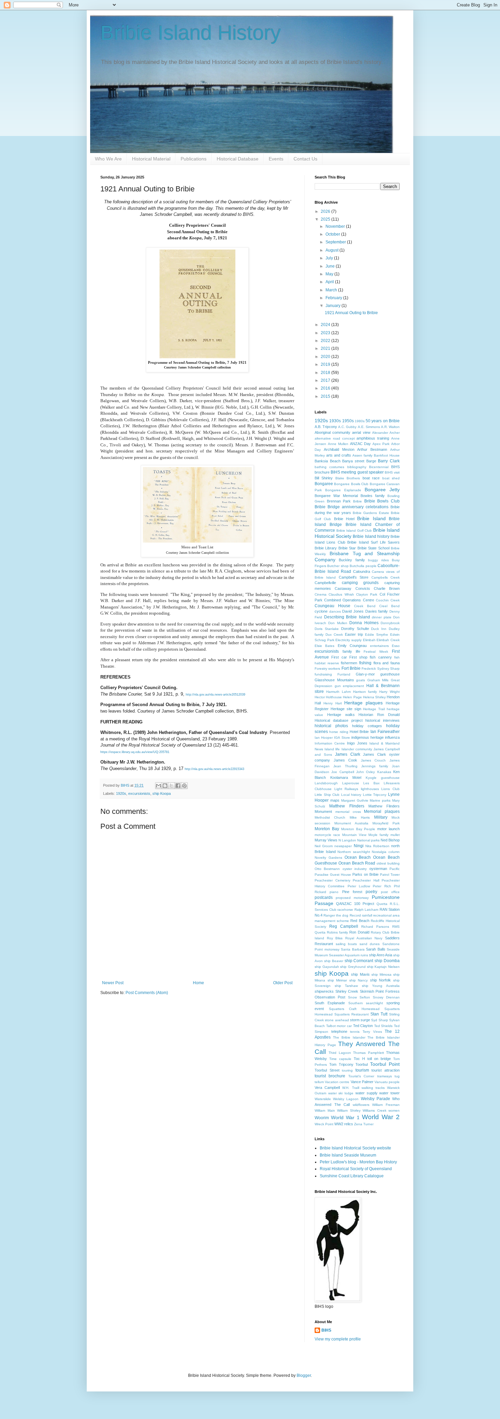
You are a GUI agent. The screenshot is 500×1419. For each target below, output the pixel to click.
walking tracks (373, 1088)
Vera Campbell (327, 1087)
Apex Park (380, 444)
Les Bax (371, 783)
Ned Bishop (390, 840)
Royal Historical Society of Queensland (356, 1168)
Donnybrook (390, 623)
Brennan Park (339, 501)
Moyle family (378, 835)
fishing (365, 663)
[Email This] (158, 785)
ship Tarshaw (346, 986)
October (333, 234)
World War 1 (345, 1117)
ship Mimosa (381, 974)
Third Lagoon (340, 1053)
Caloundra (361, 571)
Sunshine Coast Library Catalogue (352, 1176)
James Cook (345, 760)
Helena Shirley (374, 697)
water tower (389, 1093)
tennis (355, 1031)
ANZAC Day (360, 444)
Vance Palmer (362, 1082)
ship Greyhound (353, 967)
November (336, 226)
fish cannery (380, 657)
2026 (326, 211)
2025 (326, 219)
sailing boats (346, 944)
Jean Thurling (345, 766)
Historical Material (151, 158)
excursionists (139, 793)
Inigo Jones (357, 743)
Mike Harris (360, 817)
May (330, 274)
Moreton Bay (327, 828)
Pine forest (352, 892)
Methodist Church (330, 817)
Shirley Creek (347, 991)
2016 (326, 388)
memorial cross (348, 812)
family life (351, 651)
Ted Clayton (363, 1026)
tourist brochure (330, 1076)
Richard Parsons (375, 926)
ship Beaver (333, 961)
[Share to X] (171, 785)
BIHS (326, 1330)
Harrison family (365, 692)
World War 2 (381, 1117)
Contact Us (305, 158)
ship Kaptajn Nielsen (383, 967)
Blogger (304, 1375)
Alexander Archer (386, 432)
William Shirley (349, 1110)
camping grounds (360, 582)
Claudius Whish (341, 594)
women (394, 1110)
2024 (326, 324)
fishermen (349, 663)
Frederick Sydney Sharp (381, 668)
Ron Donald (359, 932)
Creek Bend (365, 606)
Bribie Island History (190, 32)
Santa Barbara (353, 949)
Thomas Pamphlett (368, 1053)
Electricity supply (348, 640)
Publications (193, 158)
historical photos (331, 725)
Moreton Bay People (358, 829)
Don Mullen (337, 623)
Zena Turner (363, 1124)
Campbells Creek (385, 577)
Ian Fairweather (385, 731)
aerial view (361, 432)
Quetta (382, 904)
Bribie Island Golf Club (354, 530)
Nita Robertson (377, 846)
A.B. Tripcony (326, 427)
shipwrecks (324, 991)
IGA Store (342, 737)
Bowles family (373, 496)
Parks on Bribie (365, 874)
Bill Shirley (324, 478)
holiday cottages (367, 726)
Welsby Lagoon (346, 1099)
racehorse (345, 909)
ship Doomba (387, 960)
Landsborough (326, 783)
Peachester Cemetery (332, 880)
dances (335, 611)
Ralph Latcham (366, 909)
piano (334, 892)
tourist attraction (385, 1070)
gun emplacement (349, 686)
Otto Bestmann (327, 869)
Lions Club (390, 789)
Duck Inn (378, 629)
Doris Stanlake (327, 629)
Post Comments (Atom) (147, 992)
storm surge (360, 1020)
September (336, 242)
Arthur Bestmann (372, 449)
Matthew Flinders (346, 806)
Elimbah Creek (388, 640)
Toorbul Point (385, 1064)
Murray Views (326, 840)
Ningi (359, 845)
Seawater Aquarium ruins (348, 955)
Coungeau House (332, 605)
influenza (392, 737)
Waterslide (323, 1099)
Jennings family (374, 766)
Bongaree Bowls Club (351, 484)
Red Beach (359, 921)
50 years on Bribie (383, 420)
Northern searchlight (353, 852)
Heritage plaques (363, 702)
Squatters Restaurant (351, 1014)
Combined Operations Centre (349, 600)
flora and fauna (386, 663)
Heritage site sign (346, 709)
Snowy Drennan (386, 997)
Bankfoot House (387, 455)
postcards (324, 897)
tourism (362, 1070)
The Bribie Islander (349, 1037)
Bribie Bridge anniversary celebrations (351, 507)
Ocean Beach (358, 857)
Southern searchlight (365, 1003)
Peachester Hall (366, 880)
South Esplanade (330, 1003)
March (332, 290)
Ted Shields (383, 1026)
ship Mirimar (337, 980)
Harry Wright (389, 692)
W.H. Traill (350, 1088)
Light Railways (346, 789)
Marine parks (380, 800)
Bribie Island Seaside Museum (348, 1155)
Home (198, 982)
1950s (348, 420)
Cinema (321, 594)
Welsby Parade (375, 1098)
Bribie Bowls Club (382, 501)
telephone (339, 1031)
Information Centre (330, 743)
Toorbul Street (327, 1070)
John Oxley (365, 772)
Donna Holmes (363, 622)
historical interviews (382, 720)
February (334, 297)
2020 (326, 356)
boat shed (391, 478)
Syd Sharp (379, 1020)
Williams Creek (374, 1110)
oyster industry (355, 869)
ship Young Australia (381, 986)
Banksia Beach (327, 461)
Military (380, 817)
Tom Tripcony (341, 1064)
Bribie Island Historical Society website (355, 1148)
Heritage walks (341, 715)
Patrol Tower (390, 874)
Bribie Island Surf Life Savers (373, 542)
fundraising (323, 674)
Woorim (322, 1117)
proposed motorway (352, 898)
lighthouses (370, 789)
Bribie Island (371, 518)
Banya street (353, 461)
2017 (326, 380)
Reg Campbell (343, 926)
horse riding (338, 732)
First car (339, 657)
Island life (332, 749)
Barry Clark (389, 461)
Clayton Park (366, 594)
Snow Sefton (359, 997)
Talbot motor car (339, 1026)
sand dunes (370, 944)
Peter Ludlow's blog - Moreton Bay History (358, 1162)
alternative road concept (335, 438)
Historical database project (339, 720)
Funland (343, 674)
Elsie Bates (324, 646)
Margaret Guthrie (354, 800)
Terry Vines (372, 1031)
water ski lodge (340, 1093)
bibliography (356, 467)
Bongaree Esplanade (343, 490)
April (330, 281)
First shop (358, 657)
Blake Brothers (347, 478)
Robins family (337, 932)
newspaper (343, 846)
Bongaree (324, 483)
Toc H (359, 1059)
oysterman (378, 869)
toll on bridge (379, 1059)
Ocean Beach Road (357, 863)
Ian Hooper (324, 737)
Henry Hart (332, 703)
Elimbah (369, 640)
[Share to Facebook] (177, 785)
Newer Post (112, 982)
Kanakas (384, 772)
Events (276, 158)
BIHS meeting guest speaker (357, 472)
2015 (326, 396)
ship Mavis (360, 974)
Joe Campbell (342, 772)
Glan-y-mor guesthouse (378, 674)
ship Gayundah (327, 967)
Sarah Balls (375, 949)
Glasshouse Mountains (334, 680)
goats (360, 680)
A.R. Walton (390, 427)
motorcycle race (327, 835)
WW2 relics (343, 1124)
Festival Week (376, 651)
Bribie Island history (371, 536)
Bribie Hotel (344, 519)
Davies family (376, 611)
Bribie (357, 501)
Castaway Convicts (352, 588)
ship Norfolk (380, 980)
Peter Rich (382, 886)
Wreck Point (324, 1124)
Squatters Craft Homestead (354, 1009)
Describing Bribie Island (347, 617)
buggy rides (378, 560)
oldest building (388, 863)
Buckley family (352, 560)
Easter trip (354, 634)
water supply (366, 1093)
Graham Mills (378, 680)
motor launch (388, 829)
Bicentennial (378, 467)
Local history (351, 795)
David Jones (353, 611)
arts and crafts (338, 455)
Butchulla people (363, 566)
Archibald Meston (339, 449)
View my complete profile (338, 1339)
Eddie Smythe (376, 634)
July (330, 258)
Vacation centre (337, 1082)
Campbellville (325, 583)
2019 (326, 364)
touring (347, 1070)
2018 (326, 372)
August (332, 250)
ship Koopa (161, 793)
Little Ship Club (327, 795)
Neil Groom (324, 846)
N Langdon (347, 840)
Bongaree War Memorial (336, 496)
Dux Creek (334, 634)
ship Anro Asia (380, 955)
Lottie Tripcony (375, 795)
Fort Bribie (351, 668)
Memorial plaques (382, 811)
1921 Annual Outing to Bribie (351, 312)
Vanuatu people (387, 1082)
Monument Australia (351, 823)
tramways (384, 1076)
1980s (360, 421)
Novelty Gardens (328, 857)
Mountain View (354, 835)
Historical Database (238, 158)
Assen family (362, 455)
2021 (326, 348)
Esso (396, 646)
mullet (395, 835)
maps (334, 800)
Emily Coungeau (352, 646)
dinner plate (381, 617)
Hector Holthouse (328, 697)
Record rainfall (361, 915)
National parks (368, 840)
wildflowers (361, 1105)
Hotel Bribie (359, 732)
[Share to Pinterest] (184, 785)
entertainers (379, 646)
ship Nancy (358, 980)
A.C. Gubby (347, 427)
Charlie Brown (387, 588)
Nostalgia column (386, 852)
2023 (326, 332)
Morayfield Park (386, 823)
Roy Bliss (335, 938)
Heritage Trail (374, 709)
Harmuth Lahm (338, 692)
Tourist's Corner (361, 1076)
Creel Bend (389, 606)
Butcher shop (337, 566)
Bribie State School (373, 548)
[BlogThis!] (165, 785)
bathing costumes (329, 467)
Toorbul (361, 1064)
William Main (325, 1110)
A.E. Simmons (369, 427)
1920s (121, 793)
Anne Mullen (338, 444)
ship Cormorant (359, 960)
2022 (326, 340)
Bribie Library (326, 548)
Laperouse (350, 783)
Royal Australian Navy (363, 938)
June (331, 266)
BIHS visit (392, 472)
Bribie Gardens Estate (371, 513)
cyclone (321, 611)
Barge (371, 461)
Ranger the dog (335, 915)
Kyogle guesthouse (383, 778)
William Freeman (386, 1105)
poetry (371, 891)
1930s (335, 420)
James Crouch (373, 760)
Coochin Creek (388, 600)
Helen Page (352, 697)
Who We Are (108, 158)
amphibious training (372, 438)
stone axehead (337, 1020)
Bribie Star (347, 548)
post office (390, 892)
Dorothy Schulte (355, 629)
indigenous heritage (367, 737)
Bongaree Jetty (382, 489)
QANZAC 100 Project (355, 904)
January (333, 305)
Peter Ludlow (359, 886)
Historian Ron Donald (379, 715)
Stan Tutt (378, 1014)
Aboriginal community (332, 432)
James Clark (347, 754)
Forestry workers (327, 668)
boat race (371, 478)
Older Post (283, 982)
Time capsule (340, 1059)
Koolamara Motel (345, 777)
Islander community (356, 749)
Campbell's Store (353, 577)
